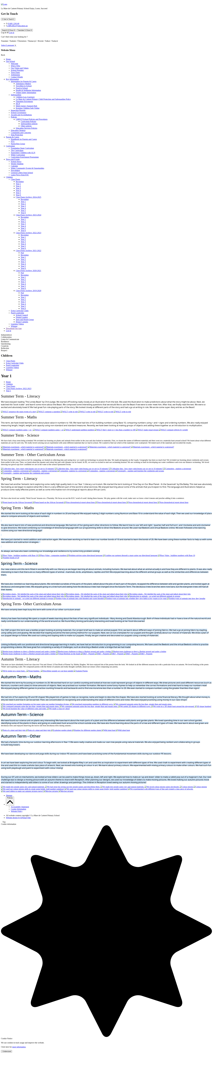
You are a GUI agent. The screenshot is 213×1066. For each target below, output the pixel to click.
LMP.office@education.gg (17, 26)
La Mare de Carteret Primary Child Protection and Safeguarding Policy (43, 99)
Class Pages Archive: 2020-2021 (28, 271)
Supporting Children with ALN (23, 153)
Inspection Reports (18, 110)
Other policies (26, 126)
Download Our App (14, 328)
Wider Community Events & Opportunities (27, 168)
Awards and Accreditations (21, 115)
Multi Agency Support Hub (26, 106)
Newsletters (15, 170)
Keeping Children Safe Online (27, 108)
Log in (11, 33)
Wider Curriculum (18, 155)
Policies (14, 117)
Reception (20, 182)
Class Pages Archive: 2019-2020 (28, 291)
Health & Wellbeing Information (28, 90)
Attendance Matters (23, 84)
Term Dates (15, 72)
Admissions (15, 75)
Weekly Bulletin (17, 164)
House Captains (22, 322)
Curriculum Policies (28, 121)
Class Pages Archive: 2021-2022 (28, 250)
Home (8, 59)
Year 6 (18, 195)
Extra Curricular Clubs (19, 311)
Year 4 (18, 190)
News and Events (13, 159)
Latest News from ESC (20, 175)
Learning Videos (17, 324)
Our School (10, 61)
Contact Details (17, 77)
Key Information (12, 79)
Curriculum (10, 146)
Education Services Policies (26, 128)
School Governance (18, 113)
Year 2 (18, 186)
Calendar (14, 166)
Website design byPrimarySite (18, 818)
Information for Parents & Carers (23, 81)
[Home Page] (4, 4)
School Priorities (17, 70)
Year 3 (18, 188)
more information (19, 1047)
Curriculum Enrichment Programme (25, 157)
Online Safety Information (26, 92)
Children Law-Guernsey (25, 97)
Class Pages (15, 179)
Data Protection (17, 135)
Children (9, 177)
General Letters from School (22, 173)
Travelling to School (24, 86)
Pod (22, 253)
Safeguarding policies (29, 124)
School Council (22, 315)
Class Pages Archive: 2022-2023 (28, 233)
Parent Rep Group (18, 144)
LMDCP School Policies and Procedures (31, 119)
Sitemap (9, 795)
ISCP (18, 104)
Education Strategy (18, 130)
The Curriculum (17, 150)
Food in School (22, 88)
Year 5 (18, 193)
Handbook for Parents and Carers (24, 139)
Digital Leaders (22, 317)
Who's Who (15, 66)
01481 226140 (13, 24)
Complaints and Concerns (21, 133)
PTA (13, 141)
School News (16, 161)
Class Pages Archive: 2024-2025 (28, 197)
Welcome (14, 64)
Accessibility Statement (20, 807)
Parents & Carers (12, 137)
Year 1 (18, 184)
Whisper (14, 326)
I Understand (6, 1051)
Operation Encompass (24, 101)
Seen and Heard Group (25, 319)
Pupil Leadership (17, 313)
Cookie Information (18, 809)
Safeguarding (16, 95)
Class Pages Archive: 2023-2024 (28, 215)
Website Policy (16, 811)
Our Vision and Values (19, 68)
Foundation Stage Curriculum (22, 148)
